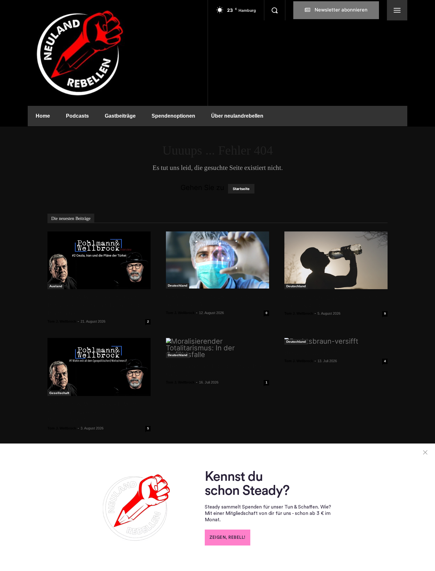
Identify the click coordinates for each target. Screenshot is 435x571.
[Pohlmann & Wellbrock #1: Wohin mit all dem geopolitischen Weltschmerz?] (99, 367)
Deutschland (177, 285)
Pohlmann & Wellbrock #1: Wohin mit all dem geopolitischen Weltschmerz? (94, 412)
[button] (274, 10)
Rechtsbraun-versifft (312, 352)
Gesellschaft (59, 393)
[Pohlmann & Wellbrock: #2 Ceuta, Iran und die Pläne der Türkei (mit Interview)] (99, 260)
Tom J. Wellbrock (61, 321)
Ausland (55, 286)
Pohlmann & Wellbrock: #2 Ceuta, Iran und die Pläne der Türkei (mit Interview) (94, 305)
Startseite (241, 189)
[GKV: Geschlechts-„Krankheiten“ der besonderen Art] (217, 260)
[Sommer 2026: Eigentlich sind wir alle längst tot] (336, 260)
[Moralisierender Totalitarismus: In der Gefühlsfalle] (217, 348)
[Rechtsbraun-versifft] (336, 341)
